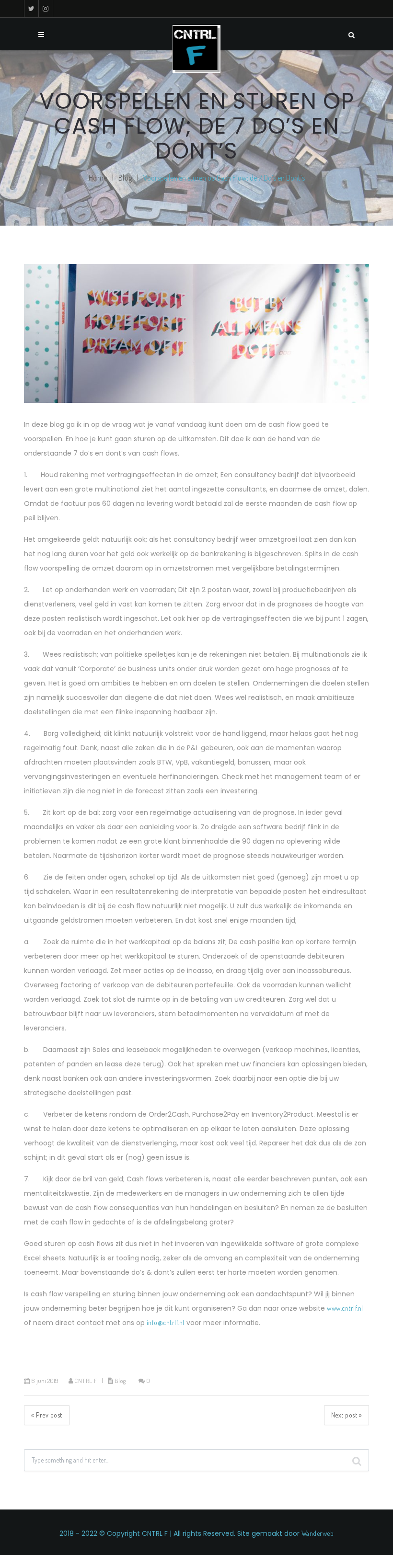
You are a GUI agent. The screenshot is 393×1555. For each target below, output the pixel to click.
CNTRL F (86, 1380)
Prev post (46, 1415)
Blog (125, 178)
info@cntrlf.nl (165, 1322)
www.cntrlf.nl (345, 1308)
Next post (346, 1415)
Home (98, 178)
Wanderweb (317, 1533)
